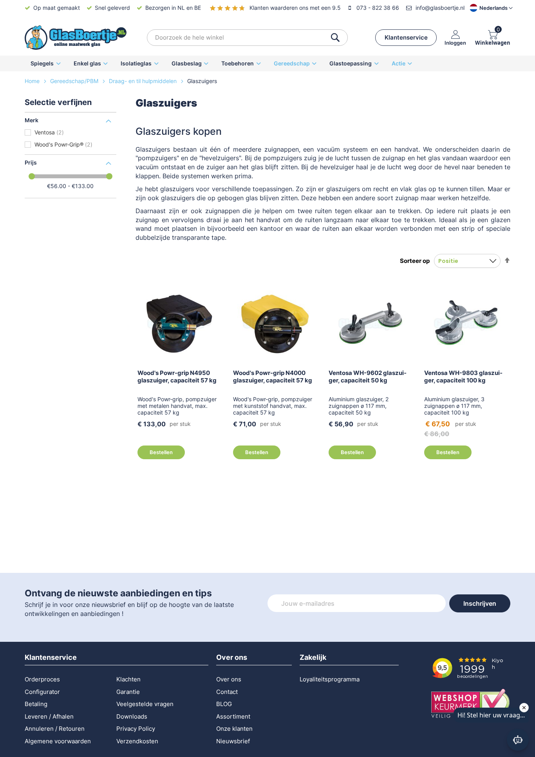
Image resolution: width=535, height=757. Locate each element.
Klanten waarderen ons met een (295, 7)
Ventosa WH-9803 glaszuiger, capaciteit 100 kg (463, 376)
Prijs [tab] (31, 162)
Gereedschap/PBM (75, 81)
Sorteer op (415, 260)
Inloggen (455, 42)
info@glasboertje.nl (440, 7)
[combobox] (247, 37)
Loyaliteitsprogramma (330, 679)
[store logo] (76, 37)
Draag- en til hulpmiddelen (143, 81)
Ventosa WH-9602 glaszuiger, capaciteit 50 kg (368, 376)
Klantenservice (406, 37)
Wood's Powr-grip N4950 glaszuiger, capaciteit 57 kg (177, 376)
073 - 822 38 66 (377, 7)
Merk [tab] (31, 120)
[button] (485, 8)
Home (33, 81)
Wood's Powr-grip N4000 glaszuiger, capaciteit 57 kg (272, 376)
